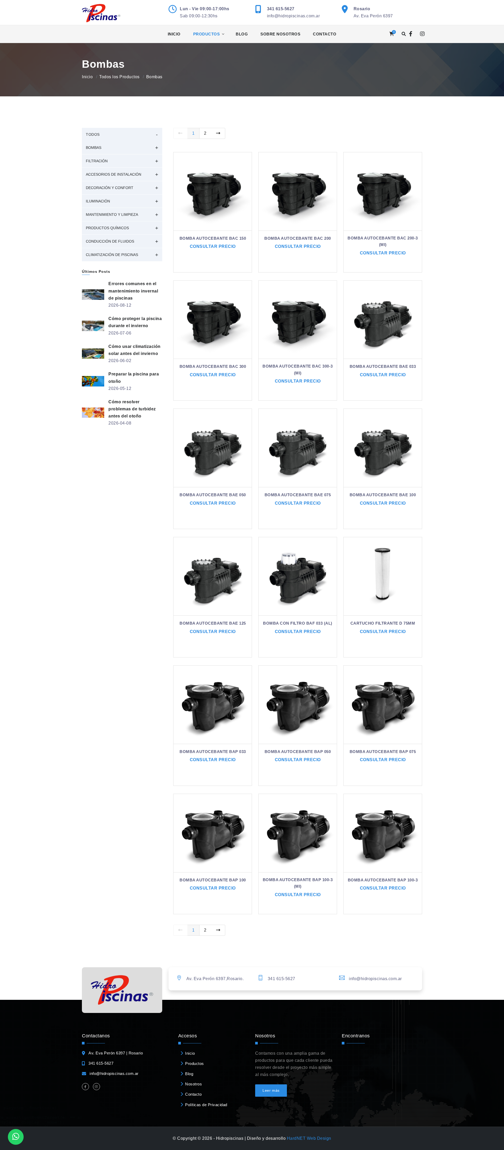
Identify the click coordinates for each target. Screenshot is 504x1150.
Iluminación (98, 201)
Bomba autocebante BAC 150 (213, 238)
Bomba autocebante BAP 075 (383, 751)
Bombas (93, 147)
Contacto (324, 34)
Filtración (97, 161)
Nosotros (193, 1084)
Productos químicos (107, 228)
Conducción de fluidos (110, 241)
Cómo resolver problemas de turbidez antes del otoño (132, 409)
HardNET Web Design (309, 1138)
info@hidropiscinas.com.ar (293, 16)
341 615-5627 (281, 9)
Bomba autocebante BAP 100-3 (383, 880)
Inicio (174, 34)
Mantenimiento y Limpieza (112, 214)
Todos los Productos (119, 77)
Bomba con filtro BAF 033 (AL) (297, 623)
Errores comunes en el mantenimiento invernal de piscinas (133, 290)
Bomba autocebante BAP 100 (213, 880)
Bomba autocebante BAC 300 (213, 366)
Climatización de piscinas (112, 255)
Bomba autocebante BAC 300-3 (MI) (297, 369)
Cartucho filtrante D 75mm (382, 623)
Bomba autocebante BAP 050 (298, 751)
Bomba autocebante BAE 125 (213, 623)
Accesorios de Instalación (113, 174)
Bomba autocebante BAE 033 (383, 366)
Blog (242, 34)
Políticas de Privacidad (206, 1104)
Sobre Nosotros (280, 34)
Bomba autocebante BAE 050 (213, 495)
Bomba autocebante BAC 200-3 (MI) (383, 241)
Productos (206, 34)
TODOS (93, 134)
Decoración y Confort (109, 188)
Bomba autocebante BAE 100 (383, 495)
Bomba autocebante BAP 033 (213, 751)
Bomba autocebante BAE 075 (298, 495)
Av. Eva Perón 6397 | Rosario (115, 1053)
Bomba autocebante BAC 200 (297, 238)
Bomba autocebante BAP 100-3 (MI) (298, 883)
